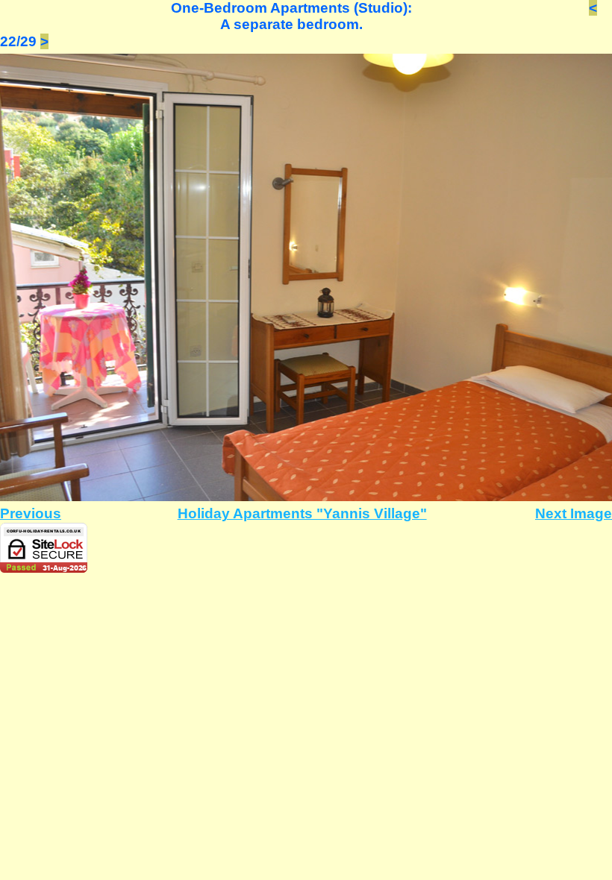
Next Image (573, 513)
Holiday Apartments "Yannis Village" (302, 513)
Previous (30, 513)
